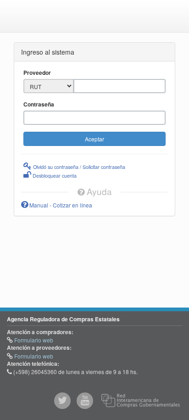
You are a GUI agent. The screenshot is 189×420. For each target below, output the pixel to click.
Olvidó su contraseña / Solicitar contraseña (78, 166)
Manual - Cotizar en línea (60, 205)
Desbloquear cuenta (54, 175)
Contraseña (38, 104)
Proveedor (37, 73)
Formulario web (33, 340)
